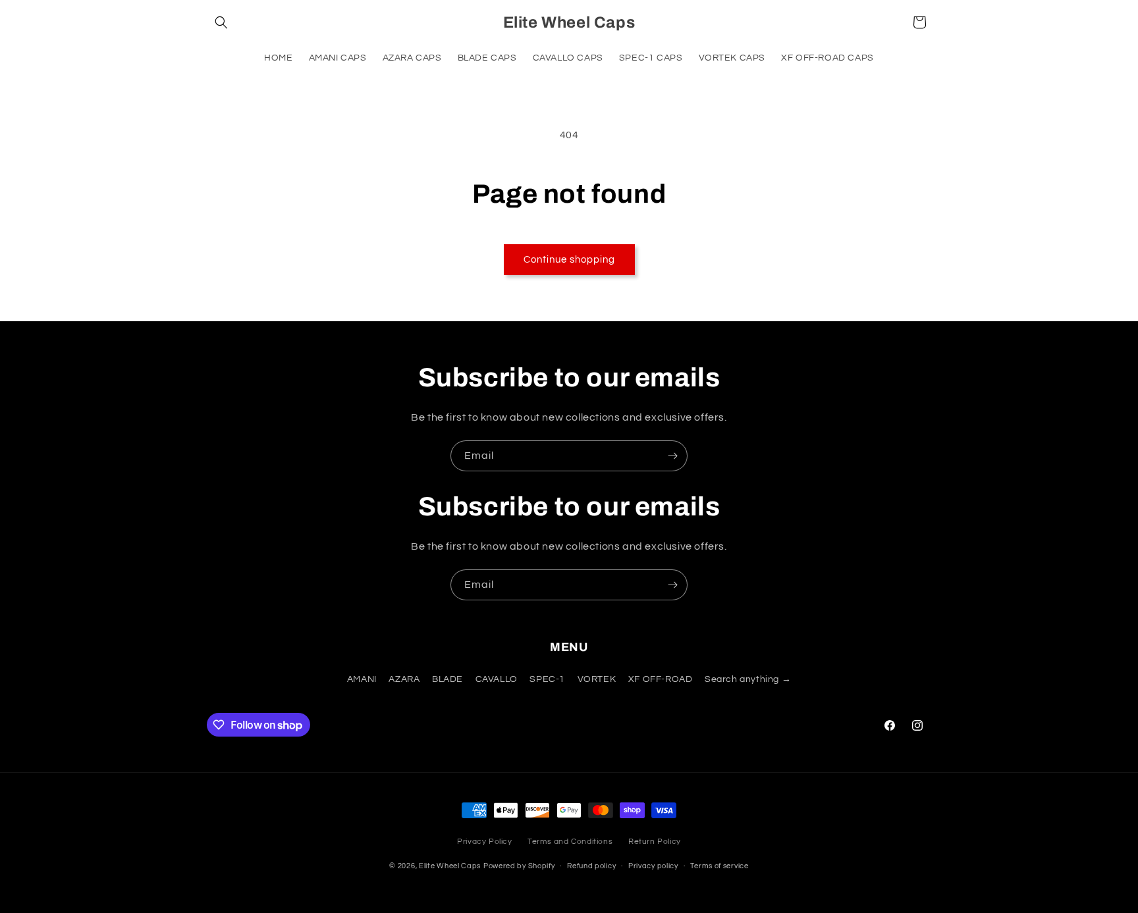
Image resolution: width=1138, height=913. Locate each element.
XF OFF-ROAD (660, 680)
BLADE (447, 680)
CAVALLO (496, 680)
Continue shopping (569, 260)
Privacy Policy (484, 841)
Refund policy (591, 866)
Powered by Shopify (519, 866)
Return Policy (654, 841)
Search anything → (748, 680)
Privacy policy (653, 866)
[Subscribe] (672, 455)
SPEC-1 (547, 680)
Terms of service (719, 866)
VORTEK (597, 680)
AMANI (362, 680)
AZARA (404, 680)
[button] (221, 22)
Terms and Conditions (570, 841)
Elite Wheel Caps (450, 866)
